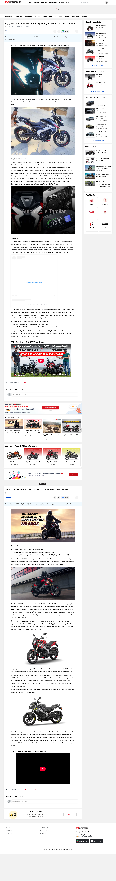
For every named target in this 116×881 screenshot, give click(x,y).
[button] (78, 2)
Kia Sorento (99, 101)
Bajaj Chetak (99, 75)
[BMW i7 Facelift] (90, 111)
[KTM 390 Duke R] (14, 454)
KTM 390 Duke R (14, 462)
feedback (43, 833)
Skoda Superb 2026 (101, 124)
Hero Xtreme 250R (71, 462)
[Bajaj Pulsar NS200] (90, 35)
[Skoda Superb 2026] (90, 126)
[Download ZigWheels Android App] (82, 841)
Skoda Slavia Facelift (101, 132)
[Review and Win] (43, 408)
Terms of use (44, 827)
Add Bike (70, 815)
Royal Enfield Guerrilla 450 (33, 462)
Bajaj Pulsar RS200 (52, 462)
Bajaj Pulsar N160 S (101, 25)
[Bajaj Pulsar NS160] (90, 59)
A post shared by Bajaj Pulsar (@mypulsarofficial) (34, 304)
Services (75, 16)
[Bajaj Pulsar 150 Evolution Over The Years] (90, 160)
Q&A (60, 16)
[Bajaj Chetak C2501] (90, 85)
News (67, 16)
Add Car (58, 815)
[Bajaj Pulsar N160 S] (90, 27)
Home (6, 821)
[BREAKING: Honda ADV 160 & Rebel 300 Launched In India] (90, 176)
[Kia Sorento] (90, 103)
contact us (8, 833)
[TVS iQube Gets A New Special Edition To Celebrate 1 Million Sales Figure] (90, 168)
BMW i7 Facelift (100, 108)
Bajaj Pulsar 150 (100, 41)
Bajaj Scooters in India (99, 91)
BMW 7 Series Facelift (101, 116)
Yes (25, 382)
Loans (84, 16)
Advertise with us (10, 830)
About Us (8, 827)
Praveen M (8, 497)
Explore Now (73, 474)
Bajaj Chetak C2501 (101, 82)
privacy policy (45, 830)
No (35, 382)
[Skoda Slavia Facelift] (90, 134)
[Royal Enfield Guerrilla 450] (33, 454)
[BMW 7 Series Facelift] (90, 118)
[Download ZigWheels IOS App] (96, 841)
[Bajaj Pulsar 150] (90, 43)
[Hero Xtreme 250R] (71, 454)
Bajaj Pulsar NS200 (101, 33)
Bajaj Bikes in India (99, 65)
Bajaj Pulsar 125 (100, 49)
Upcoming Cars (99, 141)
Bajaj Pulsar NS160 (101, 56)
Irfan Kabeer (9, 30)
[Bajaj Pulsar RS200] (52, 454)
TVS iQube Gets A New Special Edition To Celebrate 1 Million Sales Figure (103, 168)
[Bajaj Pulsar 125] (90, 51)
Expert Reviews (49, 16)
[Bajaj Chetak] (90, 77)
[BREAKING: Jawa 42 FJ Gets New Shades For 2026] (90, 152)
